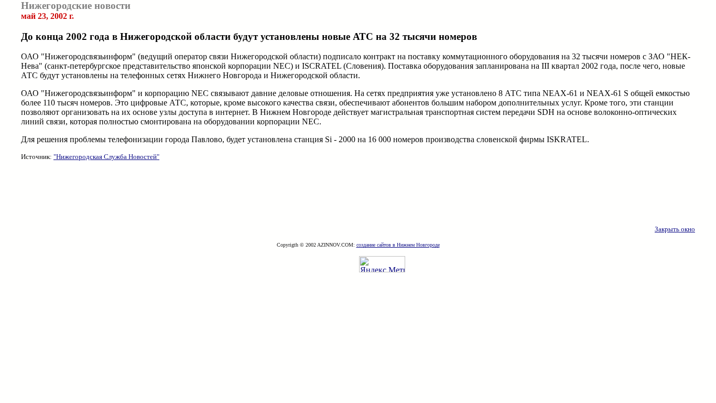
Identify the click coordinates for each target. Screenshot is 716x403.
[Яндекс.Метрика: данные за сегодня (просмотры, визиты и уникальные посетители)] (382, 264)
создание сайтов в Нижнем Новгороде (398, 245)
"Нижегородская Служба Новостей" (106, 157)
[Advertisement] (358, 193)
